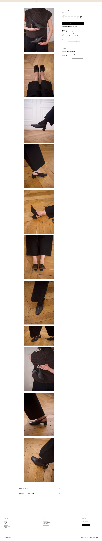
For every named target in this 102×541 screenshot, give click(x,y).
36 (66, 17)
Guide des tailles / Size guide (23, 488)
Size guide (6, 524)
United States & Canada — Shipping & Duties (26, 493)
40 (77, 17)
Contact (5, 527)
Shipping (5, 522)
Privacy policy (45, 523)
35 (63, 17)
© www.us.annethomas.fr (7, 537)
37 (69, 17)
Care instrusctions (7, 526)
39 (74, 17)
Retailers (5, 528)
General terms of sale (46, 522)
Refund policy (45, 521)
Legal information (46, 524)
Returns (5, 523)
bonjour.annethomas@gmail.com (74, 40)
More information (65, 64)
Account (5, 521)
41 (80, 17)
